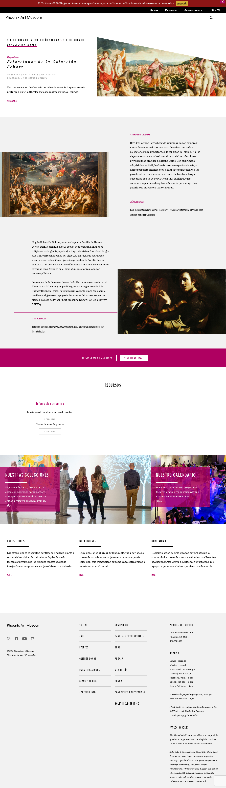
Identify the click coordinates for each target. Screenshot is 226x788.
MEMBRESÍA (121, 669)
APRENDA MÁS (182, 3)
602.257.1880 (176, 641)
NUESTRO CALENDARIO (176, 474)
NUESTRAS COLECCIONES (27, 474)
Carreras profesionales (129, 636)
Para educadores (89, 669)
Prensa (119, 658)
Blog (117, 647)
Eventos (84, 647)
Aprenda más (12, 100)
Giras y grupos (88, 681)
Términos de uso (15, 655)
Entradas (171, 10)
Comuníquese (193, 10)
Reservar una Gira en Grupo (97, 357)
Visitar (83, 624)
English (212, 10)
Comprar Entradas (134, 357)
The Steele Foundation (200, 743)
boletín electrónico (127, 703)
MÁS (8, 505)
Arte (82, 636)
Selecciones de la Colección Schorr (33, 39)
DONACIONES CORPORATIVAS (130, 692)
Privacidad (31, 655)
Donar (154, 10)
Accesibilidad (87, 692)
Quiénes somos (87, 658)
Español (218, 10)
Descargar (50, 419)
